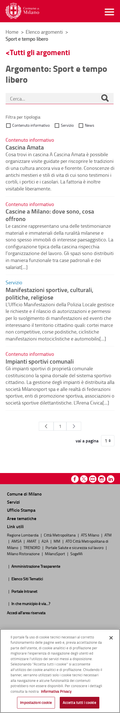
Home (12, 31)
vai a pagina (87, 441)
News (89, 125)
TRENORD (32, 547)
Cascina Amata (25, 147)
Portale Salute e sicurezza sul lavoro (74, 547)
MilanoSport (55, 553)
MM (57, 541)
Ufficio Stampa (21, 510)
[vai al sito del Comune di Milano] (22, 11)
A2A (45, 541)
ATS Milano (90, 535)
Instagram (101, 479)
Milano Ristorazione (23, 553)
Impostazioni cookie (36, 702)
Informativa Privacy (56, 691)
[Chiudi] (111, 638)
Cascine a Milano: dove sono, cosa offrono (50, 215)
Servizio (67, 125)
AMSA (16, 541)
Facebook (75, 479)
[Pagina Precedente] (46, 426)
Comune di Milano (24, 494)
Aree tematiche (21, 518)
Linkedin (110, 479)
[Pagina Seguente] (73, 426)
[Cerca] (105, 98)
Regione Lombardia (23, 535)
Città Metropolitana (60, 535)
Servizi (13, 502)
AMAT (32, 541)
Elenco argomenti (45, 31)
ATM (108, 535)
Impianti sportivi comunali (40, 361)
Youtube (93, 479)
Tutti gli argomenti (40, 52)
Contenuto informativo (31, 125)
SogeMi (76, 553)
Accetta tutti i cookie (79, 702)
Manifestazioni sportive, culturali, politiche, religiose (49, 293)
